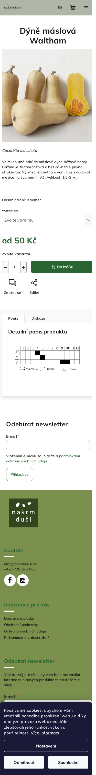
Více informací (45, 732)
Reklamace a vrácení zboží (27, 637)
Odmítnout (24, 762)
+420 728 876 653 (19, 569)
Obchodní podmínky (21, 624)
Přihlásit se (19, 474)
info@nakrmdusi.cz (20, 564)
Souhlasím (68, 762)
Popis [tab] (13, 318)
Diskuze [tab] (38, 318)
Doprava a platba (19, 618)
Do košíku (65, 267)
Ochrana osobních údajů (25, 631)
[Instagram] (23, 580)
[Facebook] (10, 580)
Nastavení (46, 745)
